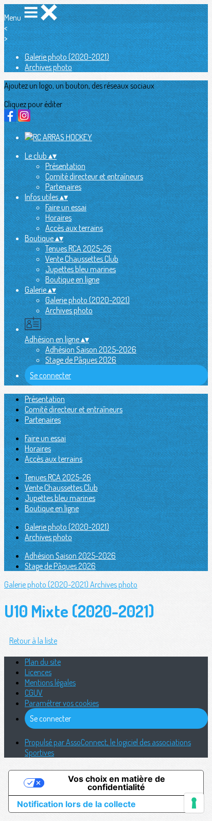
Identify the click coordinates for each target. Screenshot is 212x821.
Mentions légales (50, 682)
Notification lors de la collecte (76, 804)
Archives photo (48, 67)
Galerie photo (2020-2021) (67, 57)
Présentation (65, 166)
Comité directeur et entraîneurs (94, 176)
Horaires (58, 217)
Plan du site (43, 662)
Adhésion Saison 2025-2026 (90, 349)
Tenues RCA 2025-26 (78, 248)
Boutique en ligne (72, 279)
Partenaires (63, 186)
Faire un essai (65, 207)
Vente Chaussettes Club (81, 259)
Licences (38, 672)
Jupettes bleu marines (80, 269)
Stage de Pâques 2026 (80, 360)
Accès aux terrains (74, 228)
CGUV (34, 693)
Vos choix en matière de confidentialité (116, 783)
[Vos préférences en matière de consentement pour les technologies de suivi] (194, 803)
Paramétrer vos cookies (62, 703)
